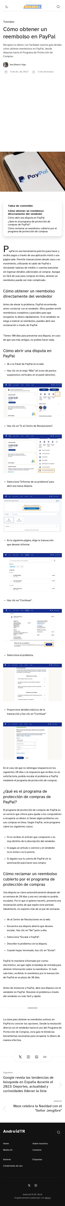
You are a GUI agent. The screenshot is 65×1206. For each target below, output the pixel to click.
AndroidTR (14, 1131)
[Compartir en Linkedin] (36, 1056)
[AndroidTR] (32, 7)
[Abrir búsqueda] (58, 7)
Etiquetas (37, 1159)
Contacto (36, 1150)
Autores (7, 1159)
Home (6, 1143)
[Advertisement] (32, 117)
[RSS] (35, 1185)
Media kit (7, 1150)
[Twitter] (29, 1185)
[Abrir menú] (7, 7)
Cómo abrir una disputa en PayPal (26, 217)
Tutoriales (8, 22)
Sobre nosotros (40, 1143)
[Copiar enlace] (44, 1056)
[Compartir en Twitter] (20, 1056)
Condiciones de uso (13, 1166)
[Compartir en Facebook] (28, 1056)
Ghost (48, 1198)
